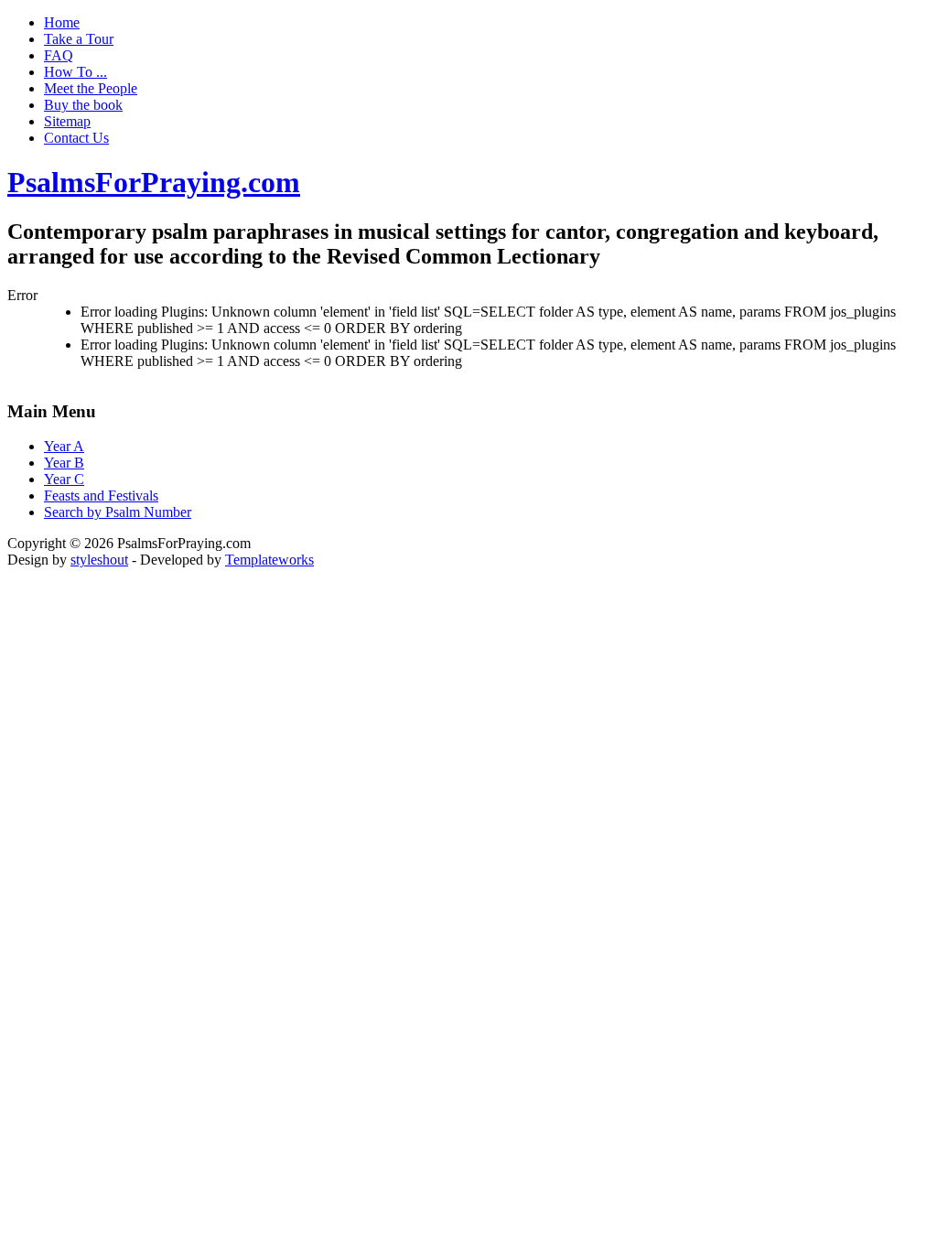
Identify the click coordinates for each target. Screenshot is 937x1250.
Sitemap (67, 121)
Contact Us (76, 137)
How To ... (75, 72)
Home (62, 22)
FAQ (58, 55)
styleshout (99, 559)
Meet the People (90, 88)
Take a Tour (78, 39)
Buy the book (83, 105)
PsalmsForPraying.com (153, 182)
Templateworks (269, 559)
